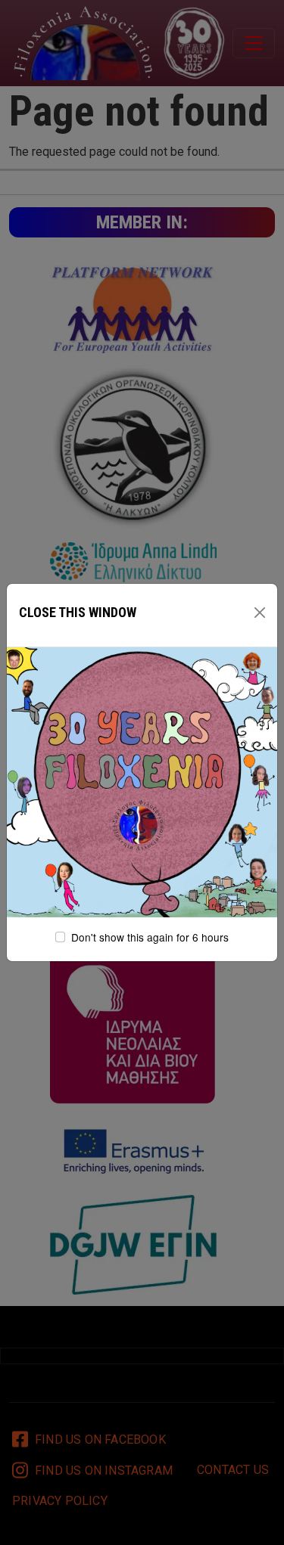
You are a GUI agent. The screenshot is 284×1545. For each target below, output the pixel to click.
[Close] (259, 612)
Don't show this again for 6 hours (150, 937)
